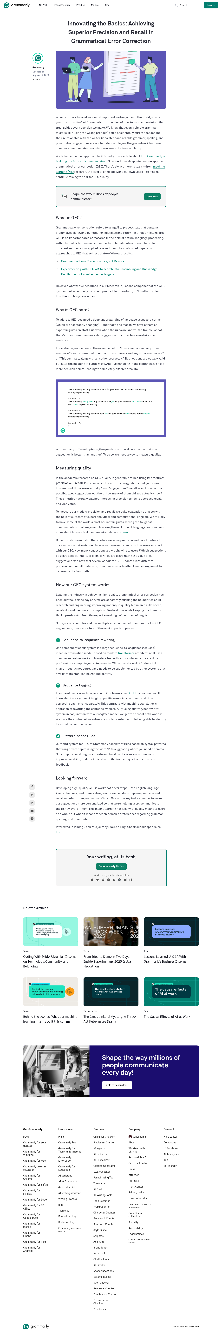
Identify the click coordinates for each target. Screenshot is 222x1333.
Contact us (170, 1142)
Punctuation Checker (105, 1294)
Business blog (66, 1222)
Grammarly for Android (31, 1249)
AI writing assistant (69, 1193)
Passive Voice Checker (101, 1302)
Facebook (172, 1148)
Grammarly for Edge (35, 1199)
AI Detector (100, 1154)
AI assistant (65, 1175)
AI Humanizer (101, 1160)
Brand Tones (100, 1247)
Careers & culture (139, 1163)
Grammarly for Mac (34, 1160)
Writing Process (67, 1199)
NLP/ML (43, 5)
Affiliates (134, 1175)
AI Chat (97, 1189)
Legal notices (136, 1234)
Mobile (95, 5)
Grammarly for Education (66, 1168)
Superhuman (139, 1136)
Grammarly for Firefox (31, 1192)
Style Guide (100, 1230)
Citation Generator (104, 1165)
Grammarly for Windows (31, 1153)
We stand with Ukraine (137, 1150)
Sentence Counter (104, 1224)
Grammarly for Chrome (31, 1177)
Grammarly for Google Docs (31, 1216)
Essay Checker (101, 1171)
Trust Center (136, 1186)
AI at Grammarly (68, 1181)
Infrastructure (62, 5)
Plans (61, 1136)
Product (80, 5)
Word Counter (101, 1206)
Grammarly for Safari (35, 1184)
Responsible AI (137, 1157)
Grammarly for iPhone (31, 1234)
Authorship (99, 1253)
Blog (60, 1204)
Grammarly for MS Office (34, 1207)
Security (133, 1222)
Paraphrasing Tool (103, 1177)
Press (132, 1169)
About (132, 1142)
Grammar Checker (104, 1136)
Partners (134, 1180)
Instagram (173, 1154)
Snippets (98, 1235)
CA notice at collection (136, 1215)
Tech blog (63, 1210)
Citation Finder (102, 1259)
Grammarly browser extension (34, 1168)
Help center (170, 1136)
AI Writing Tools (102, 1195)
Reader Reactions (103, 1271)
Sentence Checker (104, 1288)
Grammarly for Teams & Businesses (69, 1150)
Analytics (98, 1241)
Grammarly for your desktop (34, 1144)
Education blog (67, 1216)
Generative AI (66, 1187)
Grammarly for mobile (31, 1225)
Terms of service (138, 1198)
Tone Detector (101, 1200)
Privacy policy (136, 1192)
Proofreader (100, 1309)
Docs (26, 1136)
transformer (126, 653)
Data (107, 5)
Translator (99, 1183)
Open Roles (152, 196)
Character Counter (104, 1212)
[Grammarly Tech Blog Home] (17, 5)
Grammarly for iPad (34, 1241)
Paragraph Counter (104, 1218)
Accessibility (136, 1228)
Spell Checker (101, 1282)
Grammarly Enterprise (64, 1159)
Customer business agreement (139, 1206)
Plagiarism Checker (104, 1142)
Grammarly (38, 67)
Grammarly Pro (67, 1142)
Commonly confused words (70, 1230)
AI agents (99, 1148)
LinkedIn (172, 1165)
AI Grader (99, 1265)
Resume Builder (102, 1276)
